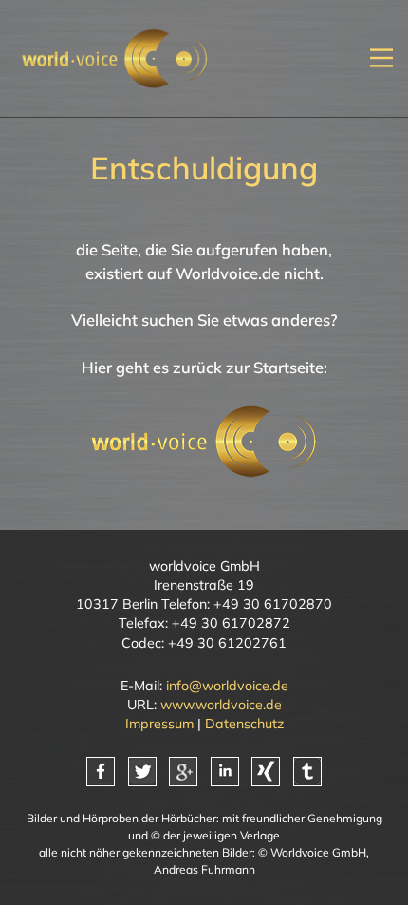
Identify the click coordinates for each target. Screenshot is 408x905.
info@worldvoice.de (227, 685)
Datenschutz (244, 723)
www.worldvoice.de (221, 704)
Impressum (159, 723)
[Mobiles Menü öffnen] (381, 58)
